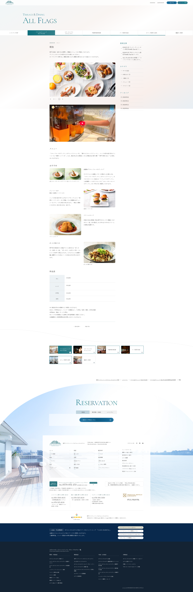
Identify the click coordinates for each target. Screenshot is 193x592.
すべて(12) (126, 71)
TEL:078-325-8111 (91, 444)
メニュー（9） (127, 82)
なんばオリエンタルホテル (80, 561)
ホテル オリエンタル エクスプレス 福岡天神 (108, 573)
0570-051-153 (69, 484)
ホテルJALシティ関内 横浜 (56, 583)
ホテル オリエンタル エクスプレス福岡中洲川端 (108, 564)
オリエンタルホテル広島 (104, 558)
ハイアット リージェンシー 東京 (57, 569)
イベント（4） (127, 86)
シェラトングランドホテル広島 (105, 576)
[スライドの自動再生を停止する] (59, 99)
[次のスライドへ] (63, 99)
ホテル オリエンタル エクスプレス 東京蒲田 (59, 566)
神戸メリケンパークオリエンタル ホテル (83, 558)
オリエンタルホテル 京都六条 (81, 566)
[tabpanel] (96, 420)
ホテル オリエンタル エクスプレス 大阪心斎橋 (84, 570)
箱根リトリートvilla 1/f (55, 580)
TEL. (58, 498)
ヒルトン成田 (53, 575)
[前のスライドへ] (51, 99)
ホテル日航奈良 (77, 576)
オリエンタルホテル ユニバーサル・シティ (84, 564)
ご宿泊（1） (126, 78)
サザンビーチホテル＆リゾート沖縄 (131, 566)
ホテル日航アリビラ (127, 561)
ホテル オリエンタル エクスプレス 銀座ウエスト (59, 562)
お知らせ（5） (127, 74)
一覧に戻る (87, 326)
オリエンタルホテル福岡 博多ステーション (108, 561)
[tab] (83, 412)
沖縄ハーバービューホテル (129, 564)
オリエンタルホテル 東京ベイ (57, 558)
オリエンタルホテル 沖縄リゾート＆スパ (132, 558)
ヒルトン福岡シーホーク (104, 579)
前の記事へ (77, 326)
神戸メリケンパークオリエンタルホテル (74, 443)
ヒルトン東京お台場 (54, 572)
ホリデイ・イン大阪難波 (80, 573)
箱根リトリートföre (54, 577)
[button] (54, 99)
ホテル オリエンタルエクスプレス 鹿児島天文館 (108, 568)
